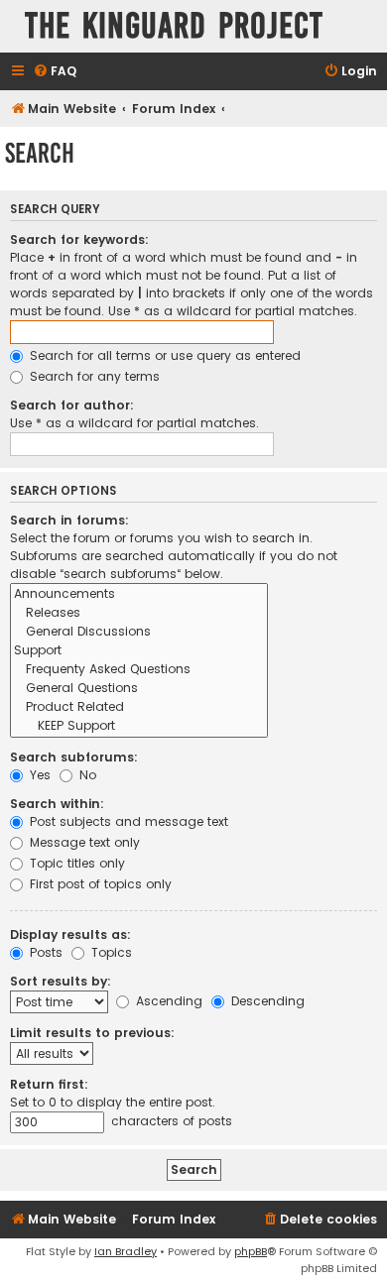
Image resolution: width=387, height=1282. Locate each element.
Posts (44, 952)
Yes (38, 774)
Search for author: (72, 405)
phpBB (250, 1251)
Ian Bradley (125, 1251)
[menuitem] (54, 71)
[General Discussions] (139, 632)
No (85, 774)
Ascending (167, 1000)
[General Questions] (139, 688)
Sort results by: (60, 981)
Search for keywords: (79, 239)
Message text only (83, 842)
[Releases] (139, 613)
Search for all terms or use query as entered (163, 355)
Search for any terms (93, 376)
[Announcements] (139, 594)
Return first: (49, 1084)
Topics (109, 952)
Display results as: (70, 934)
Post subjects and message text (127, 821)
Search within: (57, 803)
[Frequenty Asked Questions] (139, 669)
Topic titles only (75, 863)
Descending (266, 1000)
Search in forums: (69, 520)
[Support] (139, 650)
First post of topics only (99, 883)
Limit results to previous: (92, 1032)
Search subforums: (74, 757)
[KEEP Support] (139, 726)
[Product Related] (139, 707)
